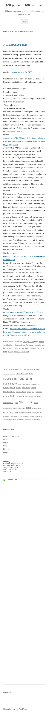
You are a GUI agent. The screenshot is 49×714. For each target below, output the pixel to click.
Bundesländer (15, 369)
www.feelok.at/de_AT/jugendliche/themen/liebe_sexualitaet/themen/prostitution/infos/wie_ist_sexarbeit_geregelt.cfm (24, 141)
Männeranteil (26, 388)
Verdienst (6, 416)
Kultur (20, 384)
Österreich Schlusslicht (32, 419)
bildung (6, 449)
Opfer (29, 392)
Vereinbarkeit (15, 416)
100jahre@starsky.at (12, 467)
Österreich (20, 419)
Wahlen (32, 416)
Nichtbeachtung (21, 392)
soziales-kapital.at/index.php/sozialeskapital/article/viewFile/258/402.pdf (24, 256)
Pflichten (32, 348)
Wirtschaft (38, 416)
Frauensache (10, 383)
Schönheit (37, 396)
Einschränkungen (9, 374)
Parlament (39, 392)
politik (13, 396)
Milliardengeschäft (20, 348)
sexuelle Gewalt (8, 403)
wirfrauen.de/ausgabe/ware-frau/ (24, 325)
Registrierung (29, 396)
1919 (5, 369)
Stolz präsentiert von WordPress (15, 709)
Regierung (20, 396)
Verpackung (24, 416)
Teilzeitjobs (21, 408)
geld (5, 439)
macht (5, 443)
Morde (18, 388)
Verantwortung (37, 412)
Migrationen (7, 348)
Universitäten (36, 408)
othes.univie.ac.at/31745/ (21, 72)
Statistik (25, 402)
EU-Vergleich (10, 379)
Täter (28, 407)
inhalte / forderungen (11, 436)
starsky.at (7, 471)
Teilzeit (15, 408)
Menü (24, 21)
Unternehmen (10, 412)
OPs (33, 392)
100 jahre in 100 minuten (25, 5)
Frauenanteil (25, 378)
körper (41, 342)
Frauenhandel (39, 345)
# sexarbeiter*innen (15, 44)
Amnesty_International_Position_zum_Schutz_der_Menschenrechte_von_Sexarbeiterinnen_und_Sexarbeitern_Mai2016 (24, 332)
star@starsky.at (10, 469)
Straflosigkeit (7, 408)
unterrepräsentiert (25, 412)
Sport (16, 403)
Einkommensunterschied (32, 369)
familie (5, 452)
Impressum (7, 692)
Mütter (33, 388)
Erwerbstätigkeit (24, 373)
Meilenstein (26, 384)
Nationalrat (9, 391)
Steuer (10, 352)
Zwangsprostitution (21, 352)
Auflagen (29, 345)
